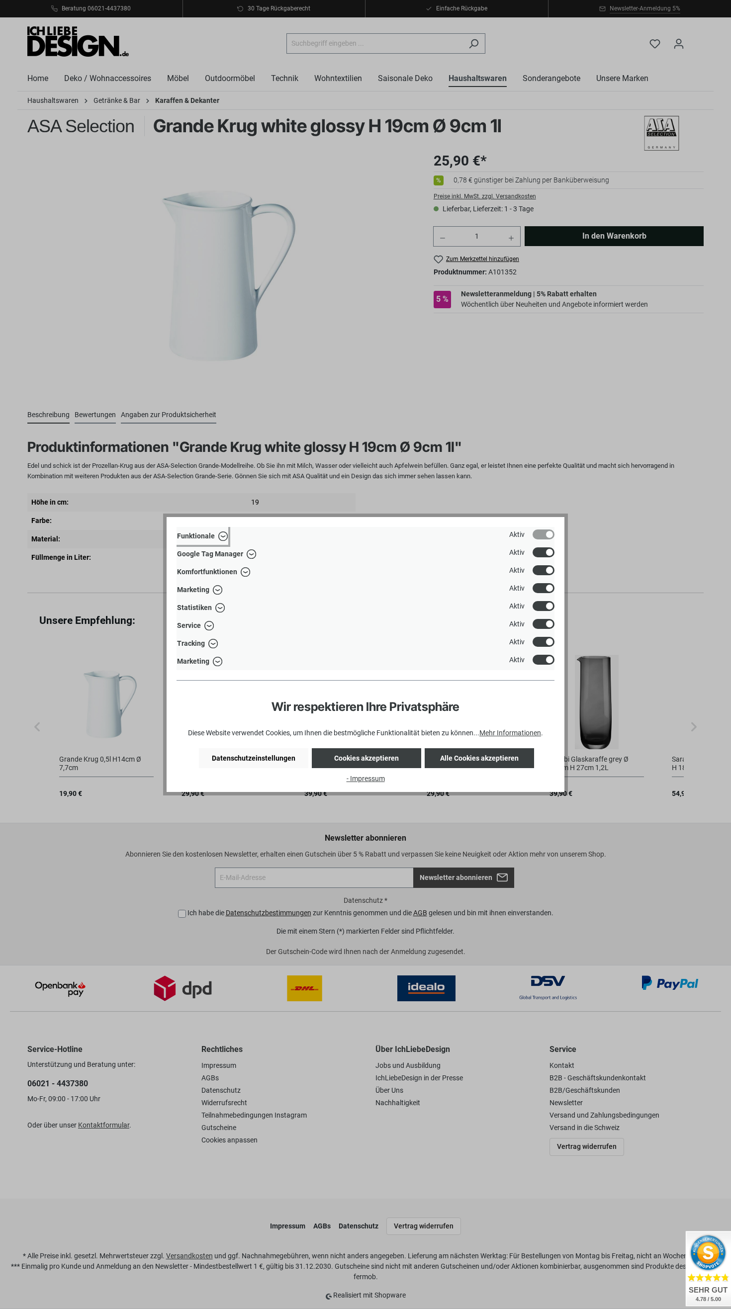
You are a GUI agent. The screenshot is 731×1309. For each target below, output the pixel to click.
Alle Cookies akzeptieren (479, 758)
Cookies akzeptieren (366, 758)
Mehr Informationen (510, 733)
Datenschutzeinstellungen (253, 758)
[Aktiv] (543, 534)
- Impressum (366, 779)
